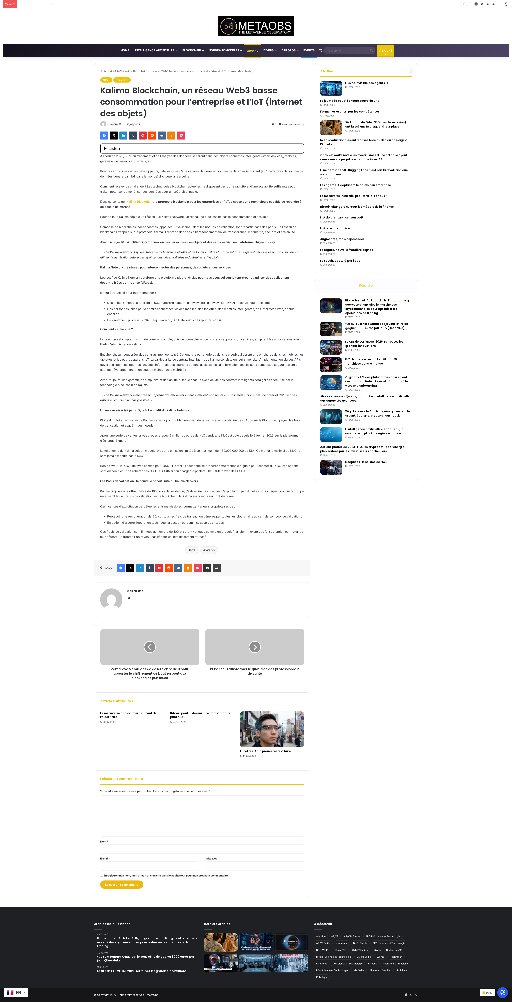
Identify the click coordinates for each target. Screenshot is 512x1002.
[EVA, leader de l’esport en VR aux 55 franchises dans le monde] (331, 364)
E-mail (105, 858)
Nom (104, 841)
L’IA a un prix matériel (335, 228)
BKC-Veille (322, 949)
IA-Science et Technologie (348, 963)
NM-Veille (358, 970)
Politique (402, 970)
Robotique (322, 977)
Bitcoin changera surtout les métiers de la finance (357, 207)
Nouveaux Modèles (224, 50)
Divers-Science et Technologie (333, 956)
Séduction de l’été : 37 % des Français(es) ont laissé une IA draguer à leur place (375, 124)
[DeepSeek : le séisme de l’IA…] (331, 467)
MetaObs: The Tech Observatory (39, 4)
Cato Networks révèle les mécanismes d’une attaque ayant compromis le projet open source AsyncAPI (363, 157)
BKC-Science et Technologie (389, 943)
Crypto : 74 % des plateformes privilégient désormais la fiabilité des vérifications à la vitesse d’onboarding (376, 381)
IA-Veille (372, 963)
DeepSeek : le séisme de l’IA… (366, 462)
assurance (342, 943)
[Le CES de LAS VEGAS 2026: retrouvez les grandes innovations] (331, 347)
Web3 (210, 550)
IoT (193, 550)
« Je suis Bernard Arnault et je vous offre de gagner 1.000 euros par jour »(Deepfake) (376, 326)
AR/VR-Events (352, 936)
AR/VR (251, 51)
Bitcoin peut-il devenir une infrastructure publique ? (200, 715)
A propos (288, 50)
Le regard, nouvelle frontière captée (346, 250)
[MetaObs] (256, 26)
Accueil (107, 71)
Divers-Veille (364, 956)
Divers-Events (394, 949)
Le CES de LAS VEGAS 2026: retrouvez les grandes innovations (374, 344)
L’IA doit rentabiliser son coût (341, 217)
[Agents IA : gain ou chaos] (256, 963)
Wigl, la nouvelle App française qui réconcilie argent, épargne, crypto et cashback (378, 413)
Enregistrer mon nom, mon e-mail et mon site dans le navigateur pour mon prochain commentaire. (166, 875)
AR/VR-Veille (323, 943)
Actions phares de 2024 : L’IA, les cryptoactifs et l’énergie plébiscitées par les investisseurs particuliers (362, 449)
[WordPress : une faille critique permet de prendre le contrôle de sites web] (256, 942)
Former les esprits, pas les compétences (350, 112)
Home (125, 50)
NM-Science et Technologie (332, 970)
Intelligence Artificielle (155, 50)
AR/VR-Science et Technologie (383, 936)
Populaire (366, 285)
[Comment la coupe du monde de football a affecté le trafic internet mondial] (221, 963)
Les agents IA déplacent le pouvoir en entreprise (355, 185)
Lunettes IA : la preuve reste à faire (265, 751)
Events (309, 50)
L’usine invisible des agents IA (366, 83)
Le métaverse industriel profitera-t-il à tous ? (353, 196)
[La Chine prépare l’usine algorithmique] (291, 963)
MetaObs (112, 124)
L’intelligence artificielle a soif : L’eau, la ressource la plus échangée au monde (374, 431)
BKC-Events (360, 943)
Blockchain (191, 50)
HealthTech (396, 956)
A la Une (321, 936)
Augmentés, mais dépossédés (342, 239)
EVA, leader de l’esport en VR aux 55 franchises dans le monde (371, 361)
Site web (211, 858)
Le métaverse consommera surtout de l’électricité (128, 715)
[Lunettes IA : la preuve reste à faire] (272, 729)
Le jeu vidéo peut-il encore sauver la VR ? (350, 101)
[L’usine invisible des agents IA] (331, 88)
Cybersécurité (360, 949)
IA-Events (321, 963)
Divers (268, 50)
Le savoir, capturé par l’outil (340, 261)
